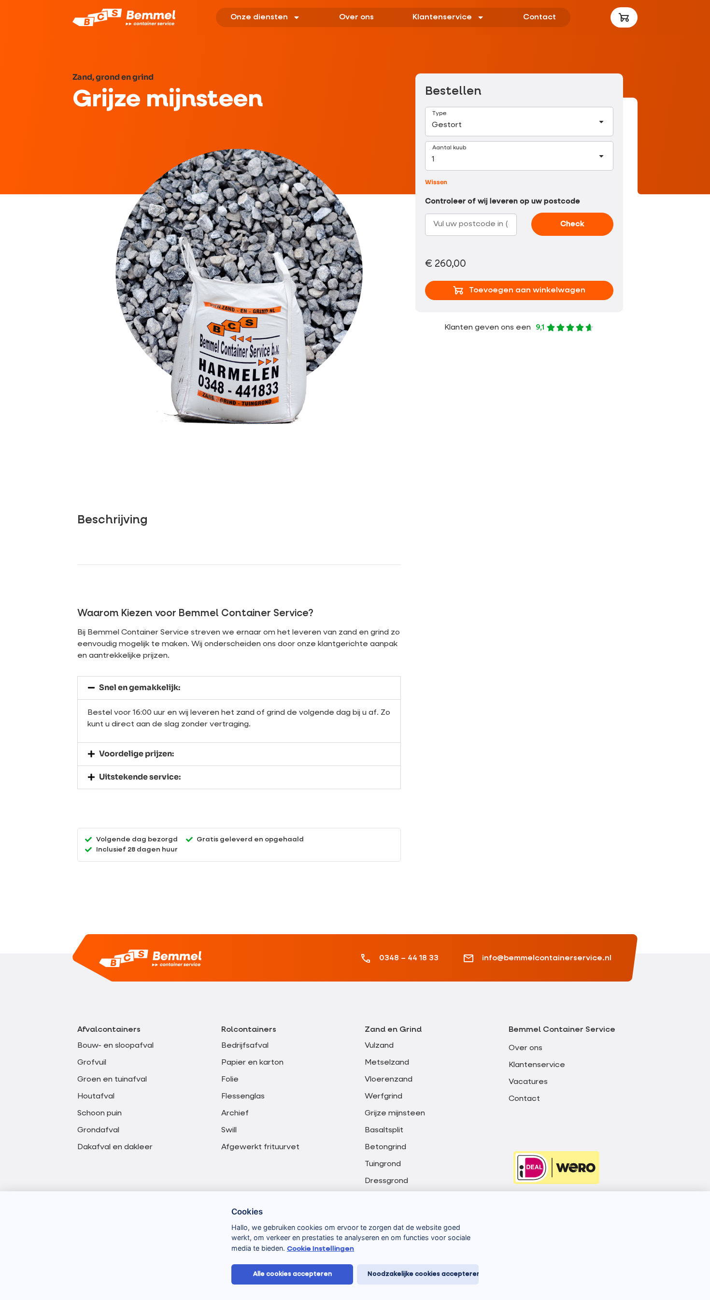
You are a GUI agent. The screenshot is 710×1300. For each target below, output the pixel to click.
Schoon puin (99, 1113)
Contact (539, 17)
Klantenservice (442, 17)
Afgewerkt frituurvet (260, 1147)
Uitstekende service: (140, 777)
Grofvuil (91, 1063)
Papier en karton (252, 1063)
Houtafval (95, 1096)
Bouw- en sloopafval (115, 1046)
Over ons (356, 17)
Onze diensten (259, 17)
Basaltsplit (384, 1130)
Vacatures (528, 1082)
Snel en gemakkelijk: (139, 687)
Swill (229, 1130)
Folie (230, 1079)
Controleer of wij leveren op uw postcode (502, 201)
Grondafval (98, 1130)
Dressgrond (386, 1181)
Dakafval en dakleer (115, 1147)
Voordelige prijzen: (136, 754)
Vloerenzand (388, 1079)
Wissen (436, 182)
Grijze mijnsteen (395, 1113)
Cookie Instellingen (320, 1248)
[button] (239, 688)
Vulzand (379, 1046)
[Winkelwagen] (624, 17)
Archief (235, 1113)
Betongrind (385, 1147)
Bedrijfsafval (245, 1046)
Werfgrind (383, 1096)
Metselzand (387, 1063)
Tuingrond (383, 1164)
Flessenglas (243, 1096)
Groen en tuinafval (112, 1079)
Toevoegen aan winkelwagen (527, 290)
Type (439, 113)
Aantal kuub (449, 148)
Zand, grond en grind (113, 77)
